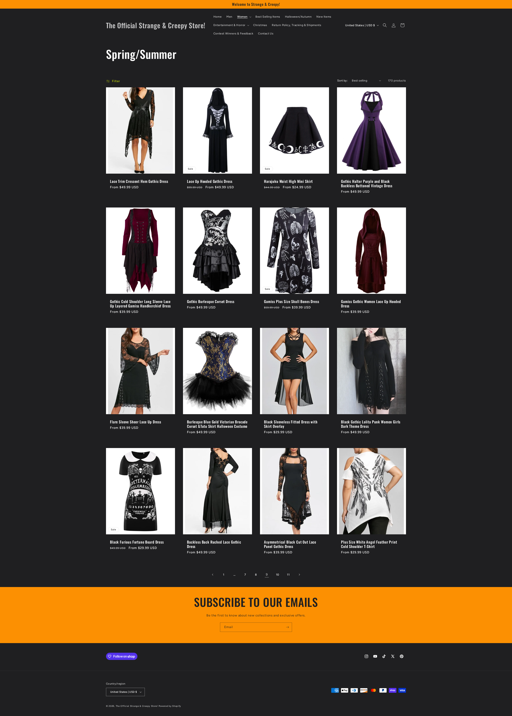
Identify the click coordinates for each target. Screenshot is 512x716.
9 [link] (267, 574)
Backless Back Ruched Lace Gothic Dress (214, 544)
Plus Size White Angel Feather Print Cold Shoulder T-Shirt (369, 544)
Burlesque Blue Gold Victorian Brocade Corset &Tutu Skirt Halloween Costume (217, 424)
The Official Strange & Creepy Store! (137, 706)
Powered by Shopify (170, 706)
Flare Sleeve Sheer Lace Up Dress (135, 422)
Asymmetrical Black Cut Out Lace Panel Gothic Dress (290, 544)
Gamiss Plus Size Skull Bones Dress (291, 301)
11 (288, 574)
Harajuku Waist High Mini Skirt (288, 181)
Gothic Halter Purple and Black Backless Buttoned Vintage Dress (366, 183)
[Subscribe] (287, 627)
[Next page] (299, 574)
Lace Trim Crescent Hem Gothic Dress (139, 181)
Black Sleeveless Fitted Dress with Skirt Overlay (291, 424)
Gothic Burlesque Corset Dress (210, 301)
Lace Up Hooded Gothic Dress (209, 181)
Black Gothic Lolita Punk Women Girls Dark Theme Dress (370, 424)
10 (277, 574)
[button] (244, 17)
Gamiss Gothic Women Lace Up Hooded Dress (371, 303)
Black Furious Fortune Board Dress (137, 542)
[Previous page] (212, 574)
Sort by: (342, 80)
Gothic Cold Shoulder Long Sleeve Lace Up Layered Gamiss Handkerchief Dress (140, 303)
